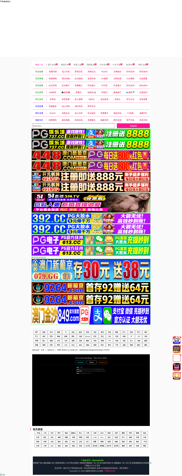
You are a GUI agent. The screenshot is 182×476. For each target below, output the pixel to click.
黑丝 (59, 442)
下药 (116, 345)
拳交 (109, 345)
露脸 (123, 433)
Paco (102, 437)
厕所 (137, 442)
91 (66, 332)
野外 (59, 433)
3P (131, 336)
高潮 (80, 437)
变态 (109, 437)
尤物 (138, 341)
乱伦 (73, 345)
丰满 (94, 433)
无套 (124, 341)
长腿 (73, 437)
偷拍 (80, 332)
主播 (80, 336)
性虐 (116, 437)
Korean (87, 336)
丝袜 (131, 332)
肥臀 (94, 442)
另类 (145, 336)
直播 (73, 341)
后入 (131, 341)
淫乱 (66, 442)
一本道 (38, 433)
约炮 (116, 341)
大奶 (65, 341)
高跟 (43, 345)
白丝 (52, 442)
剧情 (65, 336)
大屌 (44, 446)
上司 (44, 433)
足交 (102, 336)
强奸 (145, 332)
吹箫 (137, 446)
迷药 (130, 446)
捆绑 (123, 446)
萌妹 (66, 433)
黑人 (80, 433)
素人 (43, 341)
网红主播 (142, 64)
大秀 (87, 433)
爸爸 (80, 446)
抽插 (130, 437)
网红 (73, 336)
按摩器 (102, 446)
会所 (80, 442)
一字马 (145, 442)
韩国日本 (65, 64)
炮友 (144, 433)
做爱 (131, 345)
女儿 (52, 446)
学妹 (94, 332)
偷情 (94, 345)
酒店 (87, 437)
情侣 (102, 332)
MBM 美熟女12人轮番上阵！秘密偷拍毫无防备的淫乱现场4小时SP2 (83, 350)
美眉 (109, 442)
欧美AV (129, 64)
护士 (124, 332)
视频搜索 (133, 126)
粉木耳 (109, 446)
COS (109, 341)
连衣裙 (95, 446)
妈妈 (73, 446)
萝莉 (87, 332)
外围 (137, 437)
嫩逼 (145, 341)
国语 (123, 442)
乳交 (102, 345)
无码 (116, 336)
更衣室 (116, 446)
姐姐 (59, 446)
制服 (58, 336)
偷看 (59, 437)
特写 (130, 433)
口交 (109, 336)
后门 (87, 442)
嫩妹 (87, 341)
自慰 (124, 345)
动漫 (124, 336)
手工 (36, 336)
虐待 (130, 442)
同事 (36, 341)
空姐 (109, 332)
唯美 (109, 433)
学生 (52, 433)
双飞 (138, 332)
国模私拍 (91, 64)
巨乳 (51, 336)
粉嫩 (116, 442)
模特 (116, 332)
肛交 (94, 336)
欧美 (43, 332)
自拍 (73, 332)
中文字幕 (116, 64)
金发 (80, 345)
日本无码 (103, 64)
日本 (51, 332)
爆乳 (145, 345)
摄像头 (73, 433)
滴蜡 (66, 437)
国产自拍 (52, 64)
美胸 (102, 341)
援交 (138, 345)
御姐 (87, 345)
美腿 (36, 345)
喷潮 (102, 442)
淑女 (44, 437)
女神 (144, 437)
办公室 (87, 446)
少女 (65, 345)
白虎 (37, 437)
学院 (44, 442)
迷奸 (43, 336)
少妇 (58, 341)
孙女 (52, 437)
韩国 (58, 332)
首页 (42, 350)
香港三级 (78, 64)
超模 (51, 341)
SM (139, 336)
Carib (95, 437)
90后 (73, 442)
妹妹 (66, 446)
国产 (36, 332)
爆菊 (137, 433)
